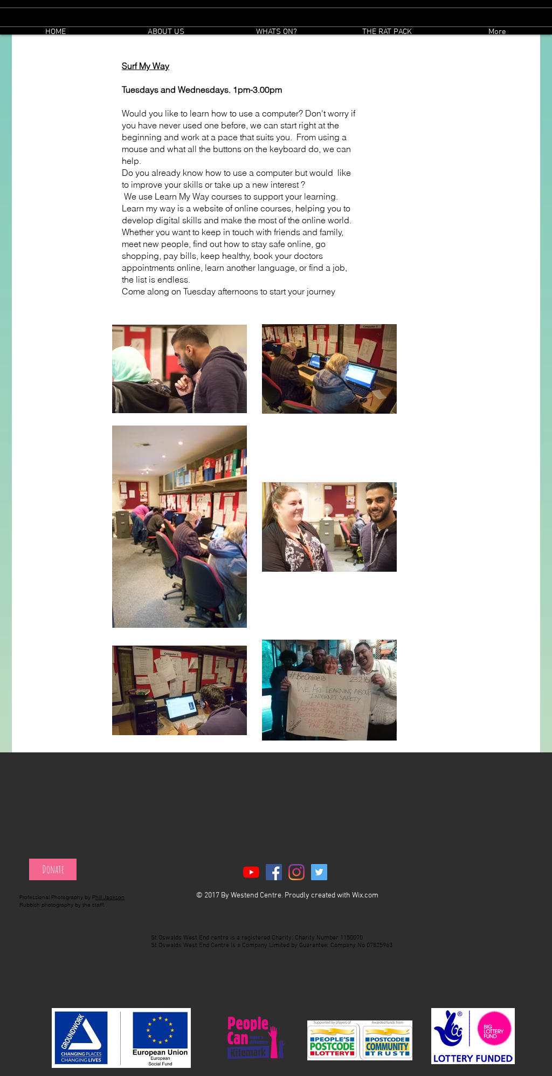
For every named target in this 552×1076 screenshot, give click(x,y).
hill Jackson (110, 897)
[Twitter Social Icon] (319, 872)
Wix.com (365, 895)
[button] (276, 31)
